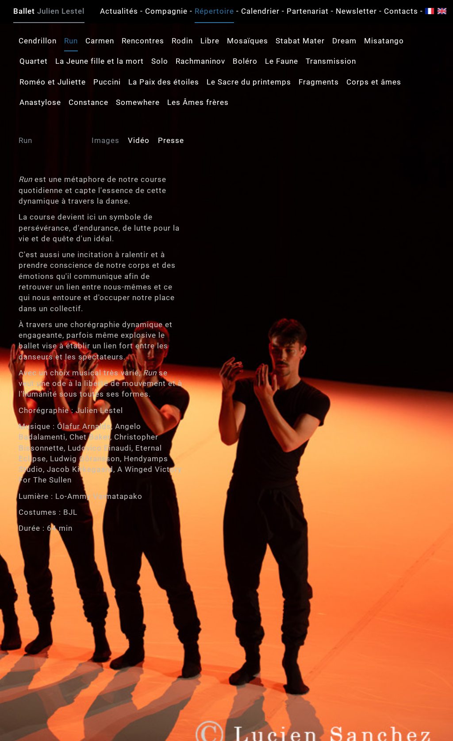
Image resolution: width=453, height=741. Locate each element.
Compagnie (166, 11)
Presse (171, 140)
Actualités (119, 11)
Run (71, 40)
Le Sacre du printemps (249, 81)
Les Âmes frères (198, 102)
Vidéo (139, 140)
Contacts (401, 11)
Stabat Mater (300, 40)
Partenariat (308, 11)
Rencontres (143, 40)
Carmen (99, 40)
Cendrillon (38, 40)
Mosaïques (247, 40)
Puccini (107, 81)
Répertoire (214, 11)
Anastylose (40, 102)
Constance (88, 102)
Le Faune (281, 61)
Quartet (33, 61)
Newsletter (356, 11)
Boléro (245, 61)
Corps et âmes (373, 81)
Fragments (319, 81)
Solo (159, 61)
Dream (344, 40)
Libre (209, 40)
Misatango (384, 40)
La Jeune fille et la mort (99, 61)
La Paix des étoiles (163, 81)
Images (105, 140)
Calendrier (260, 11)
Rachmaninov (200, 61)
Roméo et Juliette (52, 81)
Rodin (182, 40)
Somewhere (138, 102)
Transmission (331, 61)
